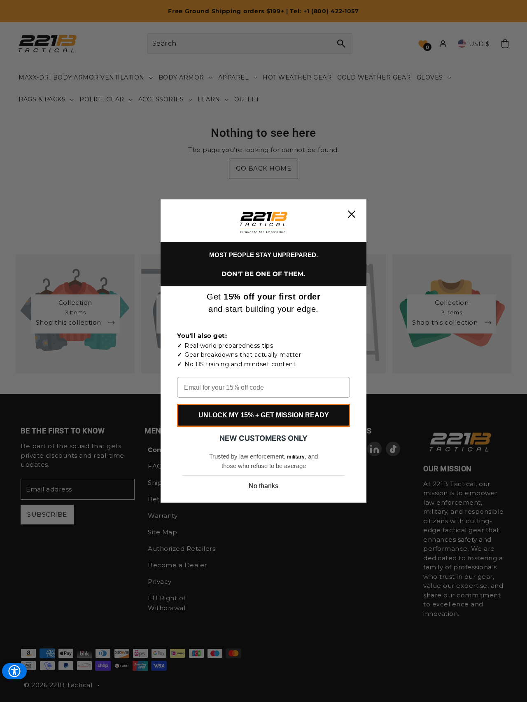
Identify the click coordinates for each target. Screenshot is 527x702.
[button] (263, 223)
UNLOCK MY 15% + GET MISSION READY (263, 415)
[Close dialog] (351, 214)
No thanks (263, 485)
